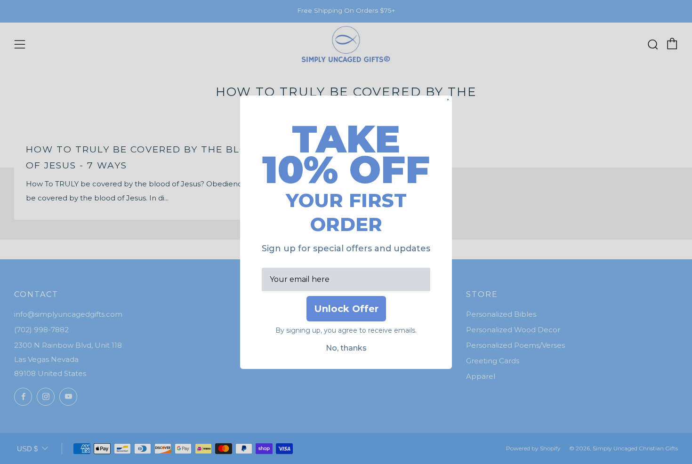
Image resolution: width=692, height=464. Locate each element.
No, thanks (346, 348)
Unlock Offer (346, 308)
